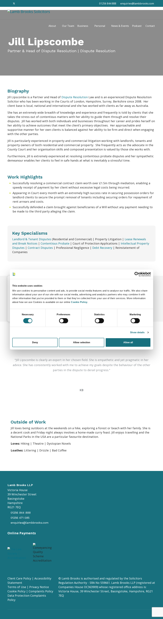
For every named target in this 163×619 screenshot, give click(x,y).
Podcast (137, 26)
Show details (137, 332)
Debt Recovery (102, 248)
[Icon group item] (77, 548)
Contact (150, 26)
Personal (99, 26)
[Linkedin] (19, 3)
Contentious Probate (55, 243)
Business (82, 26)
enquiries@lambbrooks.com (137, 3)
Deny (35, 342)
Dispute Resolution (74, 97)
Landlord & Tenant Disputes (31, 239)
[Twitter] (14, 3)
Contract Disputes (40, 248)
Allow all (128, 342)
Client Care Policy (19, 578)
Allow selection (81, 342)
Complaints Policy (41, 591)
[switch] (63, 320)
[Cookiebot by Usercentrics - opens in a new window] (137, 274)
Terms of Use (16, 587)
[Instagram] (25, 3)
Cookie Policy (16, 591)
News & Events (120, 26)
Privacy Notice (39, 587)
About (52, 26)
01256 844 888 (107, 3)
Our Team (68, 26)
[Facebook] (8, 3)
